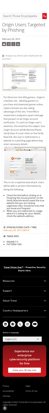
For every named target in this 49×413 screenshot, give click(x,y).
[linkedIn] (18, 44)
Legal (27, 386)
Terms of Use (31, 391)
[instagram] (27, 324)
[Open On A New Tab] (13, 44)
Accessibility (8, 391)
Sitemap (6, 396)
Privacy (6, 386)
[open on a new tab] (20, 324)
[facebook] (9, 44)
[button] (22, 339)
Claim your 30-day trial (22, 369)
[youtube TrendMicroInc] (35, 324)
